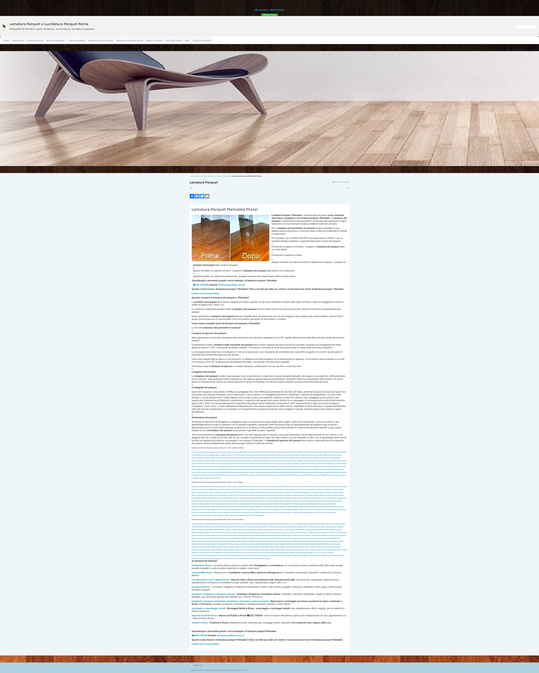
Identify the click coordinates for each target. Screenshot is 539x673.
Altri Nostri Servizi (173, 40)
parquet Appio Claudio (323, 472)
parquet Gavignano (237, 558)
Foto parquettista (77, 40)
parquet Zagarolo (301, 535)
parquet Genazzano (207, 555)
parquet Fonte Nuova (293, 529)
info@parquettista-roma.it (231, 285)
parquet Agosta (305, 524)
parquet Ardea (305, 526)
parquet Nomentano (222, 472)
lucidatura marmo (201, 587)
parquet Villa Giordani (303, 475)
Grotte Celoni (220, 452)
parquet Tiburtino (325, 452)
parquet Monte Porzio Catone (271, 547)
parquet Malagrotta (327, 469)
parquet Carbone (324, 475)
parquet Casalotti (277, 509)
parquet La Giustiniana (289, 512)
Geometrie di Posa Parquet (100, 40)
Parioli (212, 458)
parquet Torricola (322, 495)
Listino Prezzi (18, 40)
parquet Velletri (246, 526)
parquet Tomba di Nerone (266, 512)
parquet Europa (331, 460)
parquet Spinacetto (301, 506)
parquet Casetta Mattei (215, 469)
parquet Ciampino (253, 529)
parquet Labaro (208, 515)
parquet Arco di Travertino (232, 455)
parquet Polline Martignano (251, 515)
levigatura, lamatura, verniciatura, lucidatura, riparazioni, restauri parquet (230, 601)
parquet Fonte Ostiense (254, 498)
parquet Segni (225, 547)
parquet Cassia (259, 486)
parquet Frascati (226, 532)
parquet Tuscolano (213, 463)
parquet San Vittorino (233, 492)
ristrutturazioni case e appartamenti (210, 580)
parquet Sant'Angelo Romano (249, 555)
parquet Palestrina (245, 532)
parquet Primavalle (312, 460)
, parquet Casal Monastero (266, 466)
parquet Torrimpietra (238, 509)
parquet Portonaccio (286, 452)
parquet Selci (239, 452)
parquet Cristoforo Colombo (262, 463)
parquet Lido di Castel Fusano (213, 475)
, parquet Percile (305, 555)
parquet (228, 495)
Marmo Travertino (154, 40)
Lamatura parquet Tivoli (288, 524)
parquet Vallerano (210, 498)
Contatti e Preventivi (201, 40)
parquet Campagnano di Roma (218, 544)
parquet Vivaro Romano (258, 558)
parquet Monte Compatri (293, 541)
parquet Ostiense (263, 469)
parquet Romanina (307, 469)
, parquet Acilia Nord (295, 501)
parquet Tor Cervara (298, 489)
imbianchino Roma (202, 565)
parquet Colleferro (207, 532)
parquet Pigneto (297, 458)
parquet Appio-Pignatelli (317, 455)
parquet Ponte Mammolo (285, 469)
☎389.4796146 (201, 285)
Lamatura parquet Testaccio (207, 501)
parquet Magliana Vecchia (311, 504)
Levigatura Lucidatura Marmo (129, 40)
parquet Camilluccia (207, 460)
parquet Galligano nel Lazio (308, 552)
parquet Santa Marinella (279, 535)
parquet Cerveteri (273, 529)
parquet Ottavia (207, 512)
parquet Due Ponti (283, 472)
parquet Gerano (323, 555)
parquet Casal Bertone (262, 452)
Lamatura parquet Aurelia (200, 452)
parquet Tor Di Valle (288, 504)
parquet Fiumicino (249, 504)
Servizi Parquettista (55, 40)
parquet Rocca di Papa (322, 535)
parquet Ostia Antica (208, 504)
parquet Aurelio (284, 463)
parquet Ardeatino (264, 472)
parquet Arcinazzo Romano (318, 541)
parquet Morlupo (212, 549)
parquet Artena (231, 538)
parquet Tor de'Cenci (319, 498)
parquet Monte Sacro (275, 455)
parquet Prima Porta (228, 515)
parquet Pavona (316, 509)
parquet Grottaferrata (305, 532)
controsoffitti (198, 572)
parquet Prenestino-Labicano (234, 458)
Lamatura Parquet (223, 176)
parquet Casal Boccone (230, 489)
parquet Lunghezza (212, 492)
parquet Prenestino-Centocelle (240, 469)
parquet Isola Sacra (229, 504)
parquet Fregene (268, 504)
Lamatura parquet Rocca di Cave (230, 524)
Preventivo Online (35, 40)
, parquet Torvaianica (283, 532)
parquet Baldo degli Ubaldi (323, 506)
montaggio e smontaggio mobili (208, 608)
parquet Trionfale (310, 466)
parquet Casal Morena (273, 495)
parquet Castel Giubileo (300, 486)
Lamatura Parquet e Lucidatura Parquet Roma (48, 24)
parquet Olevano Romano (282, 552)
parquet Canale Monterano (322, 549)
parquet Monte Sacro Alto (327, 463)
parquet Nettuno (287, 526)
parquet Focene (264, 532)
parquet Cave (241, 544)
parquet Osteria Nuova (220, 486)
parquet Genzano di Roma (317, 529)
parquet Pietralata (296, 455)
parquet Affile (271, 555)
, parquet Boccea (241, 486)
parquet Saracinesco (298, 549)
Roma (209, 572)
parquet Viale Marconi (268, 460)
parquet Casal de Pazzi (209, 478)
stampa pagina (342, 182)
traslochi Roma (200, 622)
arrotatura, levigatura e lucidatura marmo (213, 594)
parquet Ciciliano (325, 532)
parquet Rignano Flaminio (279, 544)
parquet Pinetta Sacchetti (242, 466)
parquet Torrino (299, 498)
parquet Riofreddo (318, 544)
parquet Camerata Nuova (297, 547)
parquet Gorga (288, 555)
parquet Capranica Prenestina (271, 538)
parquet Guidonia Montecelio (205, 524)
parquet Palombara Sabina (247, 541)
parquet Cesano (244, 512)
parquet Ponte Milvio (228, 501)
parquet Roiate (212, 526)
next (531, 109)
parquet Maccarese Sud (255, 506)
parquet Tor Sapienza (320, 489)
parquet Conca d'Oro (281, 475)
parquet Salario (221, 466)
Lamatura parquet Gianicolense (259, 458)
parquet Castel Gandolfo (246, 547)
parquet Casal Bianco (323, 486)
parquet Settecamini (277, 489)
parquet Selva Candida (291, 460)
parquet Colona (210, 455)
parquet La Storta (226, 512)
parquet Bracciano (232, 535)
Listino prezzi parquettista (205, 644)
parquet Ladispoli (234, 529)
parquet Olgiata (200, 486)
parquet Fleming (303, 472)
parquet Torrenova (211, 495)
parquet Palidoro (258, 509)
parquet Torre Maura (320, 492)
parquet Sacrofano (259, 549)
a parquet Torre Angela (277, 492)
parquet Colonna (227, 555)
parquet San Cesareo (317, 458)
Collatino (247, 460)
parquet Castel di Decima (278, 498)
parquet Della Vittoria (243, 472)
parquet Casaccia (319, 547)
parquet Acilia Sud (315, 501)
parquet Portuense (255, 455)
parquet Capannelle (228, 460)
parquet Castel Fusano (250, 501)
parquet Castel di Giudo (216, 509)
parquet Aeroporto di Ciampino (298, 495)
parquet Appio (289, 466)
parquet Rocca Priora (271, 541)
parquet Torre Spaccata (255, 492)
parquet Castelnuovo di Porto (235, 549)
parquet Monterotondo (213, 529)
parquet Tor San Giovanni (255, 489)
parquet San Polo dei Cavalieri (256, 552)
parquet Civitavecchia (267, 526)
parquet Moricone (278, 549)
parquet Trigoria (279, 458)
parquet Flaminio (306, 452)
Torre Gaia (237, 495)
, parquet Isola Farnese (312, 512)
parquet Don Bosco (329, 466)
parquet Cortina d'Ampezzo (236, 463)
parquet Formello (225, 541)
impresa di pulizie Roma (204, 615)
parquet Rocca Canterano (326, 524)
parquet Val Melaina (278, 486)
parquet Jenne (218, 558)
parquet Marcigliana (208, 489)
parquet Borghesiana (299, 492)
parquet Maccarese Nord (279, 506)
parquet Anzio (229, 526)
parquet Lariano (206, 541)
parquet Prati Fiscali (238, 475)
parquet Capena (258, 544)
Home (6, 40)
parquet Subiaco (208, 547)
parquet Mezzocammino (273, 501)
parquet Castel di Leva (231, 498)
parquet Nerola (248, 538)
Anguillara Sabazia (260, 535)
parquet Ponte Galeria (232, 506)
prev (8, 109)
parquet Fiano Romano (211, 538)
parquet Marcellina (232, 552)
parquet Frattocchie (297, 509)
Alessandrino (304, 463)
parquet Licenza (313, 538)
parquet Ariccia (213, 535)
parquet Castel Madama (209, 552)
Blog (187, 40)
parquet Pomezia (270, 524)
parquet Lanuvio (294, 538)
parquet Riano (300, 544)
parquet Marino (322, 526)
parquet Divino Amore (260, 475)
